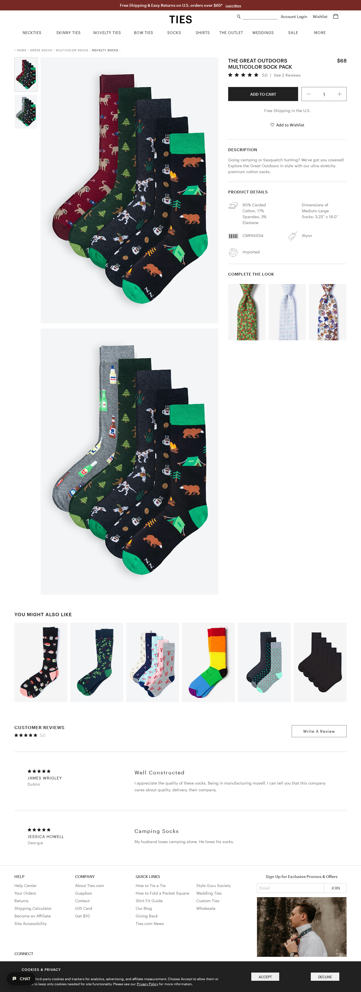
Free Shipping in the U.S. (287, 110)
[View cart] (335, 16)
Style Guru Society (213, 885)
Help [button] (19, 876)
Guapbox (83, 893)
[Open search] (239, 17)
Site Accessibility (30, 923)
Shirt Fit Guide (149, 900)
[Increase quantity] (339, 94)
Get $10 (82, 915)
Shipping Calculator (33, 908)
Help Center (25, 885)
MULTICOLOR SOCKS (72, 50)
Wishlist (321, 16)
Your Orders (25, 893)
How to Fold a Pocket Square (162, 893)
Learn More (233, 5)
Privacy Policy (147, 984)
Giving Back (147, 915)
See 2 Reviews (287, 75)
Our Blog (144, 908)
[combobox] (260, 16)
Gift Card (83, 908)
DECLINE (325, 977)
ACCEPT (265, 977)
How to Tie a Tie (151, 885)
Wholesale (205, 908)
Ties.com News (150, 923)
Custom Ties (207, 900)
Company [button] (85, 876)
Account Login (294, 16)
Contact (82, 900)
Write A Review (319, 731)
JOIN (335, 888)
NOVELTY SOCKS (105, 50)
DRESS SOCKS (41, 50)
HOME (22, 50)
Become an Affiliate (32, 915)
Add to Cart (263, 94)
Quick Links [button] (148, 876)
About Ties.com (89, 885)
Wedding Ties (209, 893)
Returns (21, 900)
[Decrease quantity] (308, 94)
